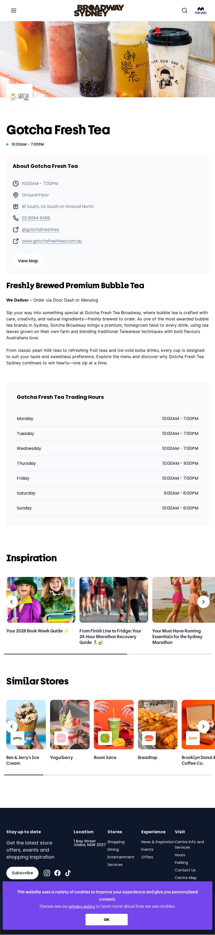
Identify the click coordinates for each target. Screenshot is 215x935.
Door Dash (63, 300)
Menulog (89, 300)
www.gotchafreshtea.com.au (52, 241)
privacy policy (82, 906)
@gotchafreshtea (40, 230)
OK (106, 919)
